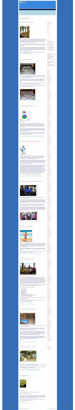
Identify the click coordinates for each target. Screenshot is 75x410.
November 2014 (49, 248)
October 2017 (48, 203)
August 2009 (48, 329)
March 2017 (48, 212)
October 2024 (48, 96)
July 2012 (48, 284)
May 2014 (48, 256)
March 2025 (48, 89)
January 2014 (48, 261)
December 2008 (49, 339)
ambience (30, 176)
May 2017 (48, 210)
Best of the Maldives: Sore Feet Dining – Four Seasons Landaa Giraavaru (30, 181)
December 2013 (49, 262)
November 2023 (49, 110)
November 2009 (49, 325)
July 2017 (48, 207)
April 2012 (48, 288)
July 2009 (48, 330)
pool (40, 221)
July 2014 (48, 253)
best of (30, 54)
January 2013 (48, 276)
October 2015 (48, 234)
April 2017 (48, 211)
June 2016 (48, 224)
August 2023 (48, 114)
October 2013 (48, 265)
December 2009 (49, 324)
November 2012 (49, 279)
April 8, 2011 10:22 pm (22, 311)
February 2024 (49, 106)
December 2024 (49, 93)
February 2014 (49, 260)
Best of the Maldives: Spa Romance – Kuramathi (27, 22)
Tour (47, 34)
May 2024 (48, 102)
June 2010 (48, 316)
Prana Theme (48, 408)
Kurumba (25, 302)
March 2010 (48, 320)
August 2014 (48, 252)
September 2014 (49, 251)
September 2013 (49, 266)
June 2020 (48, 162)
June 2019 (48, 178)
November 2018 (49, 187)
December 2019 (49, 170)
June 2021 (48, 147)
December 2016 (49, 216)
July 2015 (48, 238)
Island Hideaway (30, 136)
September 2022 (49, 128)
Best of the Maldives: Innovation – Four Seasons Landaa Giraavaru (29, 141)
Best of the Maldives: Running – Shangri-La (26, 226)
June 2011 (48, 301)
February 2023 (49, 121)
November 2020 (49, 156)
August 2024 (48, 98)
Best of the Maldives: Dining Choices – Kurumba (27, 258)
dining (31, 221)
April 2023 (48, 119)
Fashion (48, 25)
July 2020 (48, 161)
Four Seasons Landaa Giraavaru (25, 136)
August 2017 (48, 206)
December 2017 (49, 201)
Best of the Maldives (24, 54)
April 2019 (48, 180)
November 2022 (49, 125)
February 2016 (49, 229)
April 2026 (48, 73)
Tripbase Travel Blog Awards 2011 (25, 375)
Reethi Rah (42, 136)
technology (41, 176)
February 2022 (49, 137)
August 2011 (48, 298)
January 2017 (48, 215)
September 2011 (49, 297)
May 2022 (48, 133)
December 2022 (49, 124)
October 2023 (48, 111)
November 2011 (49, 294)
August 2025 (48, 83)
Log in (48, 345)
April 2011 (48, 303)
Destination (48, 24)
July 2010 (48, 315)
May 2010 (48, 317)
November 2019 (49, 171)
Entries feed (48, 346)
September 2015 (49, 235)
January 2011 (48, 307)
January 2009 (48, 338)
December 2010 (49, 308)
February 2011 (49, 306)
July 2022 (48, 130)
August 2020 (48, 160)
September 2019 (49, 174)
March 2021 (48, 151)
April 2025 (48, 88)
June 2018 (48, 193)
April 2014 (48, 257)
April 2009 (48, 334)
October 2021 (48, 142)
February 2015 (49, 244)
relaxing (35, 54)
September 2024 (49, 97)
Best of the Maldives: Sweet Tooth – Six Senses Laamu (28, 346)
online (35, 136)
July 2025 (48, 84)
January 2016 (48, 230)
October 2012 (48, 280)
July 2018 (48, 192)
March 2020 (48, 166)
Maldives (27, 302)
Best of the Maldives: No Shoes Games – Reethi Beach (28, 309)
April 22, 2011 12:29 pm (22, 108)
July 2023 (48, 115)
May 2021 (48, 148)
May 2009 (48, 333)
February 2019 (49, 183)
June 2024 (48, 101)
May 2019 (48, 179)
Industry (48, 26)
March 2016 (48, 228)
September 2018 (49, 189)
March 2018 (48, 197)
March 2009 (48, 335)
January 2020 (48, 169)
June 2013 (48, 270)
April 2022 (48, 134)
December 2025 (49, 78)
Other (48, 30)
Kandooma (33, 136)
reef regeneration (39, 136)
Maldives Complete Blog (26, 408)
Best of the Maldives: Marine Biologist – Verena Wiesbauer (51, 65)
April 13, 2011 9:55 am (22, 261)
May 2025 (48, 87)
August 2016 (48, 221)
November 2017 (49, 202)
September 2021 (49, 143)
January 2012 (48, 292)
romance (37, 54)
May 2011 (48, 302)
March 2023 (48, 120)
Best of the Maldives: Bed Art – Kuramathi (26, 59)
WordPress (54, 408)
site (27, 403)
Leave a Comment (26, 311)
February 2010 (49, 321)
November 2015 (49, 233)
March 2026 (48, 74)
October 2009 (48, 326)
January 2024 (48, 107)
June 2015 (48, 239)
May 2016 (48, 225)
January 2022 (48, 138)
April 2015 (48, 242)
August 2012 (48, 283)
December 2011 (49, 293)
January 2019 (48, 184)
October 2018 (48, 188)
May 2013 (48, 271)
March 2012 (48, 289)
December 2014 (49, 247)
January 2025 (48, 92)
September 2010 (49, 312)
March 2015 (48, 243)
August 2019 (48, 175)
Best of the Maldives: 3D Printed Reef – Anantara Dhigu (50, 57)
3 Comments (26, 108)
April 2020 (48, 165)
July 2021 (48, 146)
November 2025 (49, 79)
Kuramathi (32, 54)
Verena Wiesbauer (49, 64)
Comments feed (49, 347)
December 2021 (49, 139)
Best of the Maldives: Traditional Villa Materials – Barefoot (51, 62)
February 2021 (49, 152)
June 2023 (48, 116)
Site (22, 403)
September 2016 (49, 220)
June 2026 (48, 70)
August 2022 (48, 129)
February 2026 (49, 75)
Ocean (48, 29)
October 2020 (48, 157)
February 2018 (49, 198)
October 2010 (48, 311)
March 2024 (48, 105)
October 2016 (48, 219)
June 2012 (48, 285)
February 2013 (49, 275)
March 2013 (48, 274)
